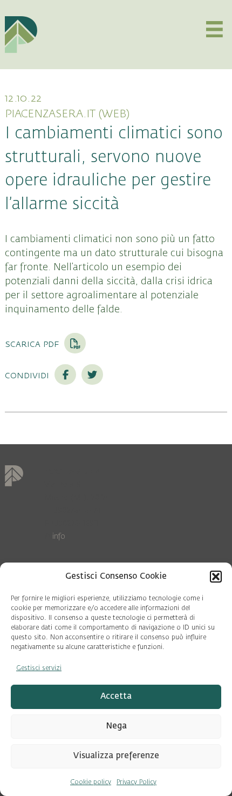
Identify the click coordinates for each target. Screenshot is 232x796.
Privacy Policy (136, 782)
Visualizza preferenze (116, 755)
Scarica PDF (33, 343)
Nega (116, 726)
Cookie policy (90, 782)
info (58, 536)
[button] (215, 576)
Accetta (116, 696)
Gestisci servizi (39, 668)
